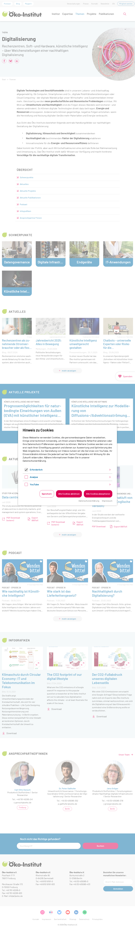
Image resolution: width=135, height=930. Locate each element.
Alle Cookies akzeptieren (98, 493)
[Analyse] (26, 477)
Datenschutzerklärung (34, 460)
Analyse (34, 477)
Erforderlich (36, 469)
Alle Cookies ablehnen (69, 493)
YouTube (34, 484)
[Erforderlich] (26, 470)
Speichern (47, 493)
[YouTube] (26, 485)
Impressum (107, 500)
